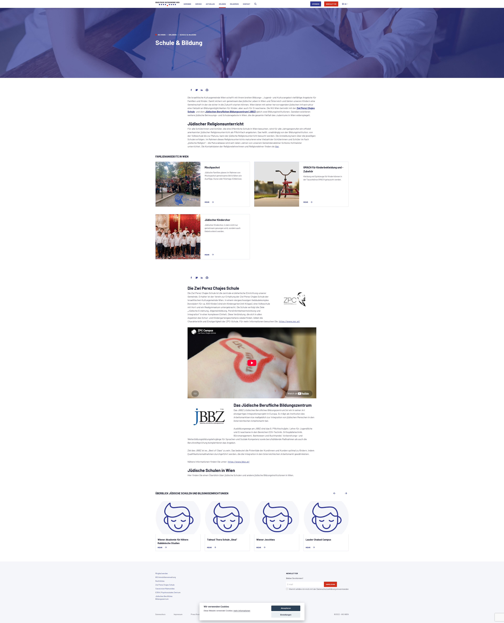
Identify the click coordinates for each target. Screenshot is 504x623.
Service (198, 4)
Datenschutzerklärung (326, 589)
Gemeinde (187, 4)
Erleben (222, 4)
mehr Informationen (241, 611)
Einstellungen (285, 615)
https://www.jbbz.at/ (239, 461)
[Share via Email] (207, 90)
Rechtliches (159, 581)
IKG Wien (162, 35)
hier (277, 146)
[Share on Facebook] (191, 90)
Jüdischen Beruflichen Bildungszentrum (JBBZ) (230, 111)
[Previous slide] (334, 493)
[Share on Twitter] (196, 90)
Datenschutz (160, 614)
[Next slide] (346, 493)
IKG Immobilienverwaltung (165, 577)
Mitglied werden (161, 573)
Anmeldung (330, 584)
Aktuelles (210, 4)
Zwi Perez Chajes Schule (164, 585)
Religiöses (234, 4)
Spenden (315, 4)
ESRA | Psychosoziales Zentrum (167, 592)
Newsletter (331, 4)
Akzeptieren (286, 608)
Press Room (195, 614)
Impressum (178, 614)
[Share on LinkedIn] (201, 90)
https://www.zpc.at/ (289, 321)
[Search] (255, 4)
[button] (345, 4)
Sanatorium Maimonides (165, 588)
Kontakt (246, 4)
